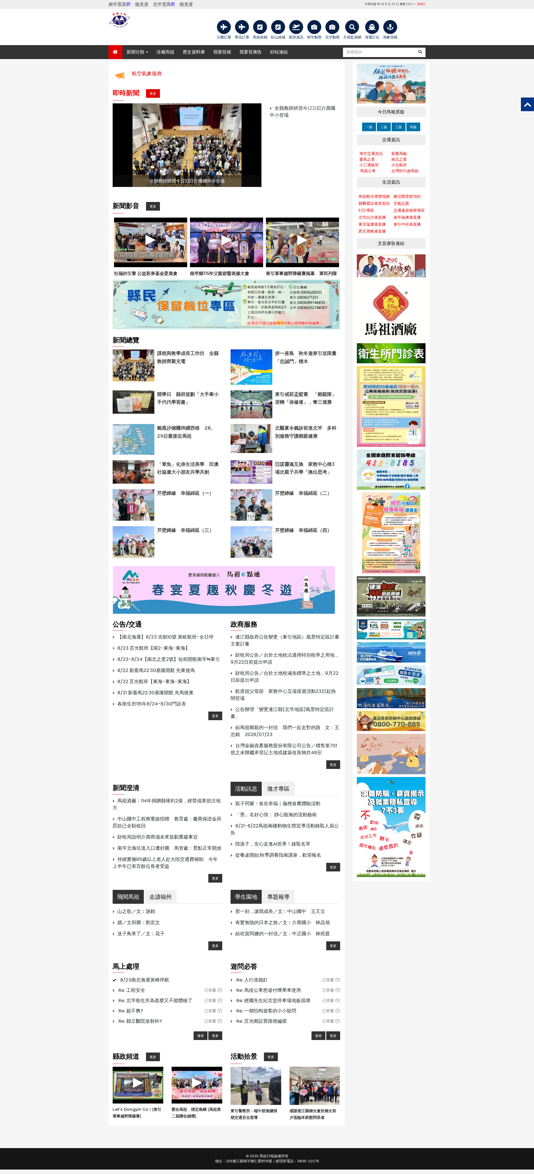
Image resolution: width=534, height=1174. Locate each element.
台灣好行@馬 (403, 171)
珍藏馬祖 (165, 52)
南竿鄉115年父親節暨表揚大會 (219, 273)
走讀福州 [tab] (160, 897)
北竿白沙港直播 (372, 217)
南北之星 (399, 159)
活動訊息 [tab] (246, 789)
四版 (413, 127)
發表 (200, 1035)
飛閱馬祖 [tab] (128, 897)
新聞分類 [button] (136, 52)
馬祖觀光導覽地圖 (374, 196)
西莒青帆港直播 (372, 231)
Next (269, 145)
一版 (369, 127)
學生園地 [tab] (246, 897)
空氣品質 (401, 203)
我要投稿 (222, 52)
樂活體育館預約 (407, 196)
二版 (383, 127)
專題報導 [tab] (278, 897)
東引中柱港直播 (407, 224)
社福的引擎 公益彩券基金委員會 (145, 273)
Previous (104, 145)
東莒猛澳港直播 (372, 224)
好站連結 (279, 52)
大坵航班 (399, 165)
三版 (398, 127)
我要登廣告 (250, 52)
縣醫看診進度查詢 (374, 203)
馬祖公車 (368, 171)
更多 (153, 93)
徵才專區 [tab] (278, 789)
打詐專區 (366, 210)
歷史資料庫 (194, 52)
